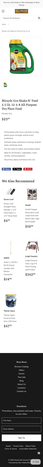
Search (8, 446)
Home (4, 24)
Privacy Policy (18, 446)
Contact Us (21, 391)
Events (21, 373)
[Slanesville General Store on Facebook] (39, 453)
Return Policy (30, 446)
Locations (21, 388)
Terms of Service (11, 449)
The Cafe (21, 377)
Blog (21, 381)
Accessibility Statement (28, 449)
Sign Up (21, 438)
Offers (21, 370)
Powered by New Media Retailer (21, 463)
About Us (21, 384)
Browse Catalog (21, 366)
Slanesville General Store (23, 460)
